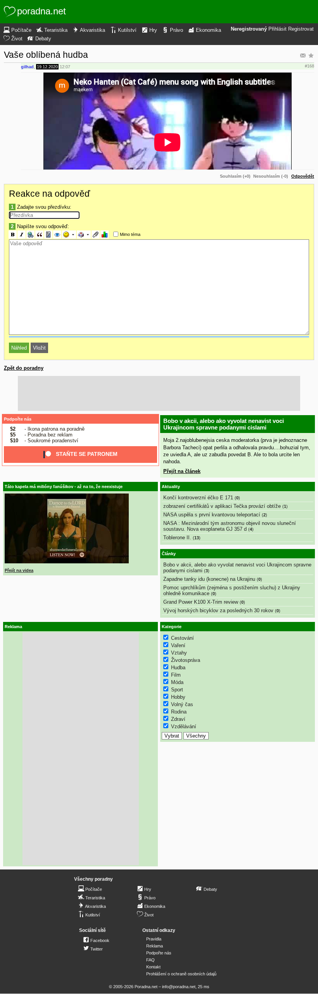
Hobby (178, 697)
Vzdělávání (183, 726)
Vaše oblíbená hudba (46, 55)
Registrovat (301, 29)
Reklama (154, 946)
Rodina (179, 712)
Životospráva (185, 660)
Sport (177, 690)
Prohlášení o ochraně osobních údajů (181, 973)
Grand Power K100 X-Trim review (200, 602)
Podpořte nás (17, 419)
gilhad (27, 66)
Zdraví (178, 719)
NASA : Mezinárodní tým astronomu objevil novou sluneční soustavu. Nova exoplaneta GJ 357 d (229, 526)
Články (169, 553)
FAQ (150, 960)
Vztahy (179, 653)
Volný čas (182, 704)
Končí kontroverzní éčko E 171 (198, 497)
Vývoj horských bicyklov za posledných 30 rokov (218, 610)
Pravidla (153, 939)
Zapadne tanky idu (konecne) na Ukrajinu (209, 579)
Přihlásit (277, 29)
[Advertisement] (159, 393)
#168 (309, 66)
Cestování (182, 638)
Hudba (178, 667)
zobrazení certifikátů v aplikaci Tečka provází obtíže (222, 506)
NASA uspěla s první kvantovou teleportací (211, 515)
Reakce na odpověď (49, 194)
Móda (177, 682)
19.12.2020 (47, 66)
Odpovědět (302, 176)
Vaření (178, 645)
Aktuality (171, 486)
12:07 (65, 66)
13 (196, 537)
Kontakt (153, 967)
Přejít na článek (181, 471)
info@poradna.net (178, 986)
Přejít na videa (19, 570)
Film (176, 675)
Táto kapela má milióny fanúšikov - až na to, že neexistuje (64, 486)
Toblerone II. (177, 537)
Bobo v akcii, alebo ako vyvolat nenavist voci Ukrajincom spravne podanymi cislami (223, 424)
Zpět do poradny (23, 368)
